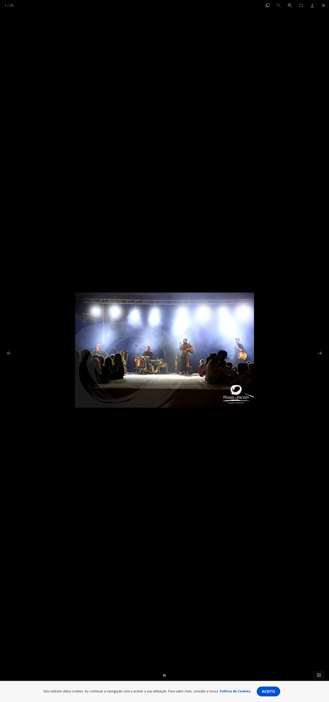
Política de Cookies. (235, 691)
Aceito (268, 691)
